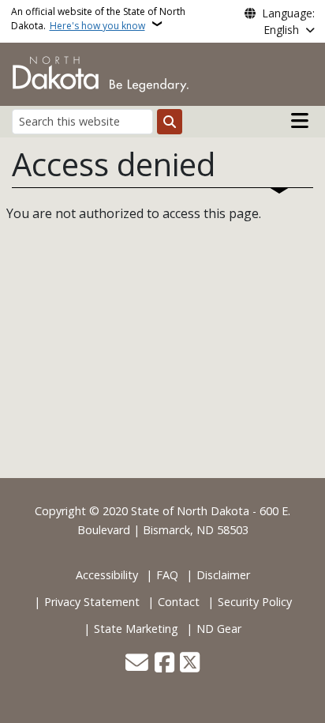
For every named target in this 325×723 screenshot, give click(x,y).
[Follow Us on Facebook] (164, 663)
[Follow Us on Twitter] (190, 663)
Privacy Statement (92, 601)
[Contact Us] (136, 663)
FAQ (167, 574)
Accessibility (107, 574)
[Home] (100, 72)
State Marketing (136, 628)
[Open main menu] (299, 121)
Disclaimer (223, 574)
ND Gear (218, 628)
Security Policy (255, 601)
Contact (179, 601)
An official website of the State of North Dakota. (98, 18)
